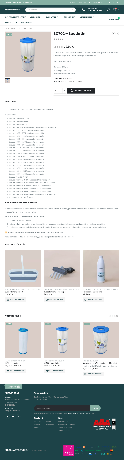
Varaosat (25, 23)
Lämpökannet (69, 17)
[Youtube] (113, 2)
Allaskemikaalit (88, 290)
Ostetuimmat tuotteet (15, 17)
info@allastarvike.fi (12, 411)
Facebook (7, 416)
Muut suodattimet (67, 82)
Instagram (18, 416)
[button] (110, 316)
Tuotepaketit (11, 23)
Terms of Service (85, 414)
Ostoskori (81, 3)
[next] (117, 33)
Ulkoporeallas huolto (66, 425)
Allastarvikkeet (87, 17)
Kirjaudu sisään (98, 3)
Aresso (26, 290)
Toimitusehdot (64, 430)
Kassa (48, 422)
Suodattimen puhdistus (116, 290)
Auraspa (33, 290)
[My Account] (109, 9)
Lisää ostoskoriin (82, 90)
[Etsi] (72, 10)
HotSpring (86, 361)
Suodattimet (52, 17)
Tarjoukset (114, 19)
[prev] (113, 33)
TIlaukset (37, 427)
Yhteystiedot (63, 422)
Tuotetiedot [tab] (11, 102)
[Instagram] (117, 2)
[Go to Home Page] (6, 28)
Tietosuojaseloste (65, 427)
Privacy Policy (72, 414)
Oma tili (72, 3)
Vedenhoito (35, 17)
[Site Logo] (12, 10)
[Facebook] (109, 2)
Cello (38, 290)
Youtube (13, 416)
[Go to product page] (23, 268)
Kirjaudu (37, 422)
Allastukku (20, 290)
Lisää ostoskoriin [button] (16, 300)
